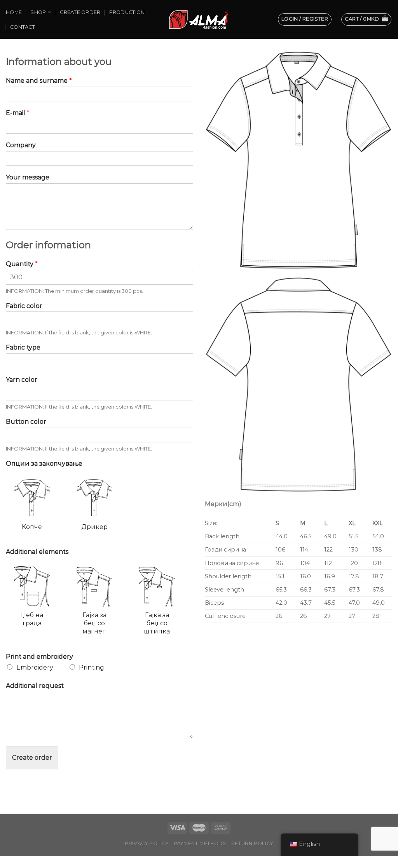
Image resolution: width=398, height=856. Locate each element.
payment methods (200, 843)
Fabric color (24, 306)
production (127, 12)
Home (14, 12)
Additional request (35, 685)
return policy (252, 843)
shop (38, 12)
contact (22, 27)
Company (21, 145)
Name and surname (39, 80)
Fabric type (23, 347)
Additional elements (37, 551)
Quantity (22, 264)
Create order (80, 12)
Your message (27, 177)
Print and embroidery (39, 656)
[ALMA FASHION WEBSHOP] (199, 19)
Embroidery (34, 667)
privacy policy (147, 843)
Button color (26, 421)
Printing (91, 667)
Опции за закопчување (44, 463)
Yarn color (21, 379)
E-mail (18, 113)
